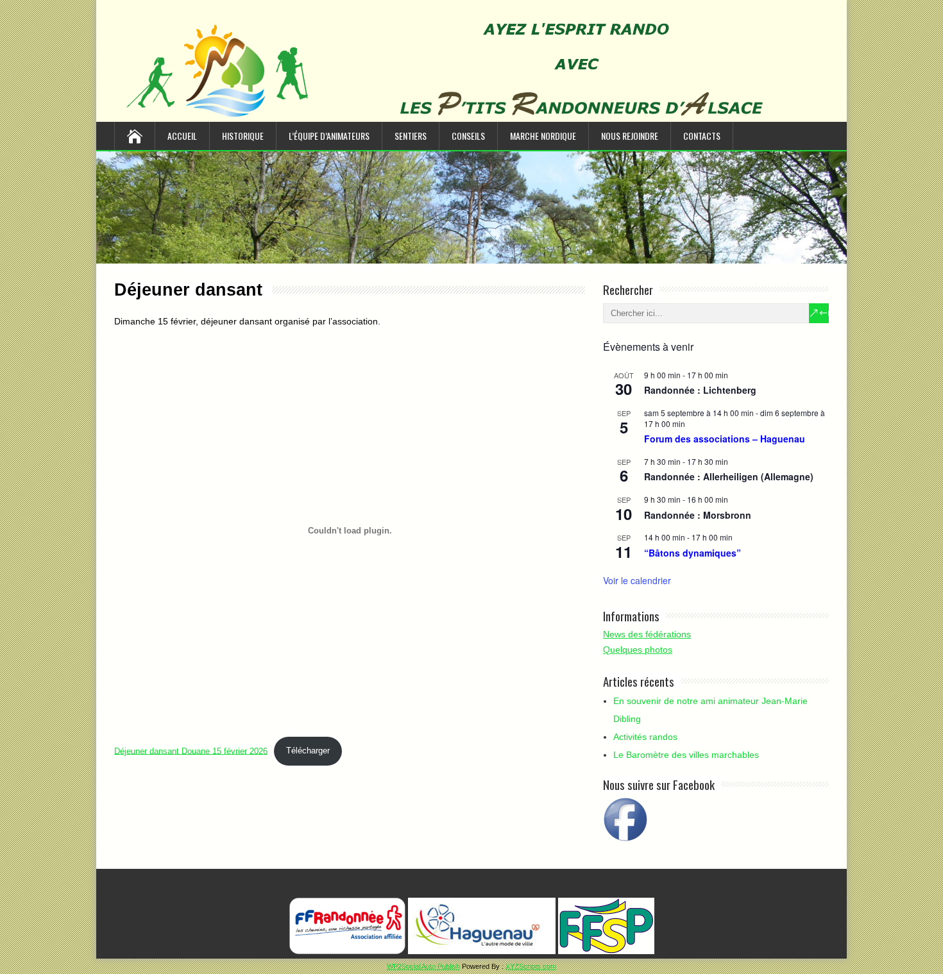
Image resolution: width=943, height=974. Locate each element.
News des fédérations (647, 634)
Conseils (468, 135)
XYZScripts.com (530, 966)
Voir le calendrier (637, 580)
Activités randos (645, 737)
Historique (243, 135)
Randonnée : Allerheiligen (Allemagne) (728, 476)
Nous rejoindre (629, 135)
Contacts (701, 135)
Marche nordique (543, 135)
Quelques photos (637, 649)
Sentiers (411, 135)
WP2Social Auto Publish (423, 966)
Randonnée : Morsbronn (697, 514)
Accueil (182, 135)
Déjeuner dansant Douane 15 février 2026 (191, 750)
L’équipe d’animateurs (329, 135)
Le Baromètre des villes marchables (686, 755)
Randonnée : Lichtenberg (700, 389)
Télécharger (308, 750)
